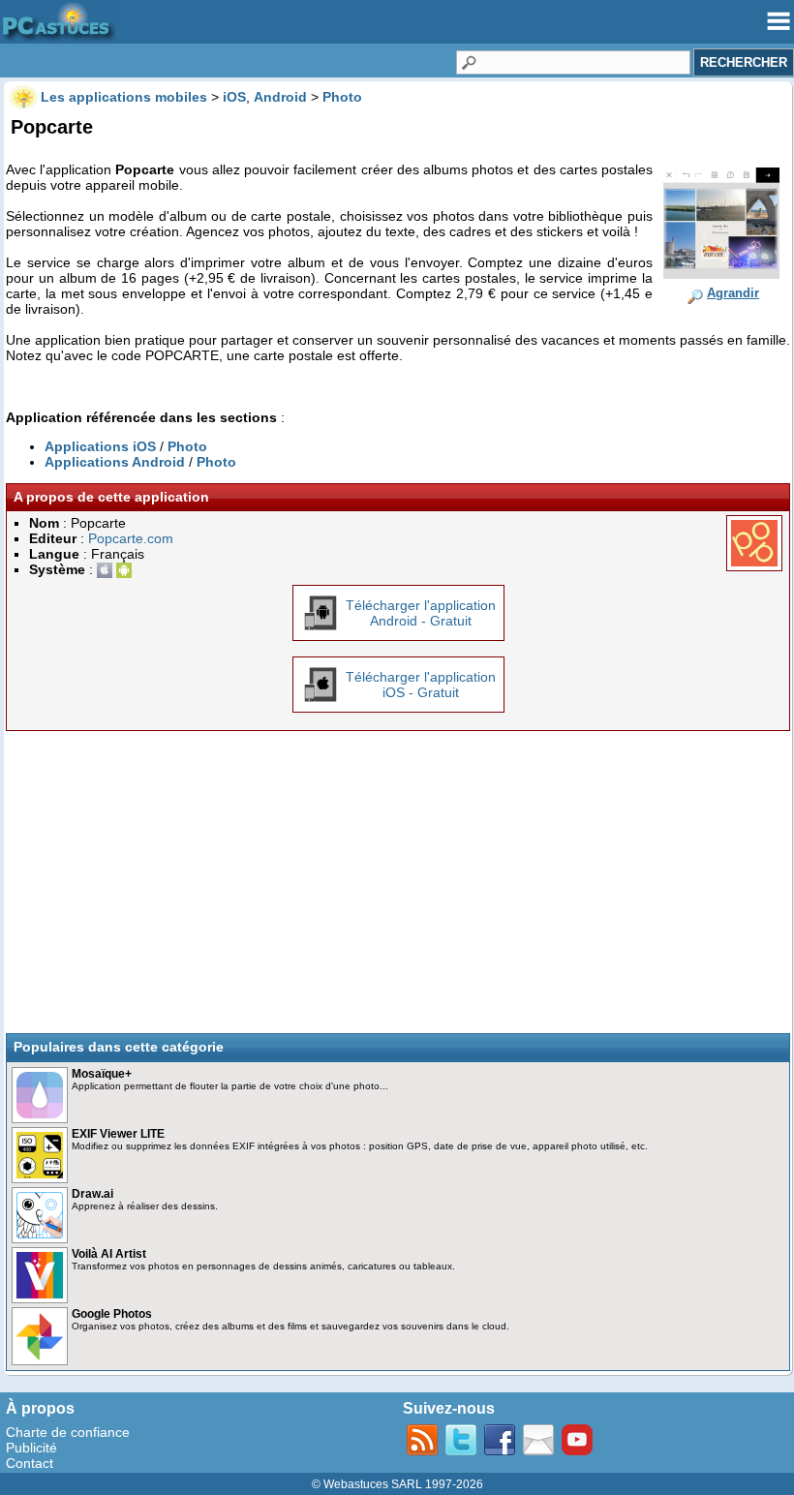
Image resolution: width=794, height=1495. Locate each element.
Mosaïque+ (102, 1074)
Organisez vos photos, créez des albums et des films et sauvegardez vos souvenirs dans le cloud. (290, 1326)
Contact (29, 1463)
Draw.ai (92, 1194)
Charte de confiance (68, 1432)
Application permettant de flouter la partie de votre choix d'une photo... (230, 1086)
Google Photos (112, 1314)
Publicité (31, 1447)
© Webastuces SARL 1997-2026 (397, 1484)
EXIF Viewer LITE (118, 1134)
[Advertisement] (398, 882)
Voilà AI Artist (109, 1254)
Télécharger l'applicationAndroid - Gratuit (421, 612)
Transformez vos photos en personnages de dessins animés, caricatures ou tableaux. (263, 1266)
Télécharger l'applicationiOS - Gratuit (421, 684)
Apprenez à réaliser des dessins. (145, 1206)
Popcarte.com (130, 538)
